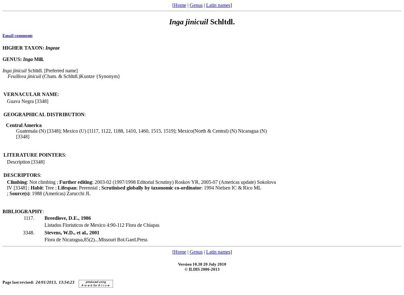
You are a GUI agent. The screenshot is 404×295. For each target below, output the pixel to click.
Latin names (218, 5)
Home (180, 5)
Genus (196, 5)
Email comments (18, 35)
